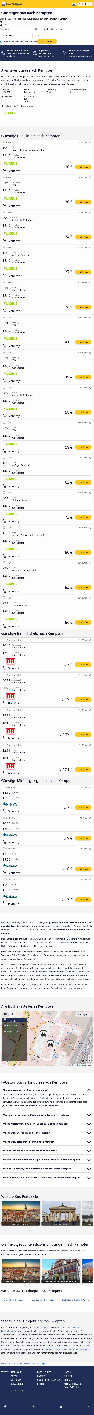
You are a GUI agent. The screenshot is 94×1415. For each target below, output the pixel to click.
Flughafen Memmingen (80, 1349)
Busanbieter (17, 1384)
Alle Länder (17, 1390)
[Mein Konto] (74, 4)
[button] (43, 1033)
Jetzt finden (83, 167)
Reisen (40, 1384)
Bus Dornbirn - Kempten (12, 1300)
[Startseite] (36, 4)
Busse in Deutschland (21, 1363)
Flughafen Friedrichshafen (56, 1349)
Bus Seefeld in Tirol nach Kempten (76, 1300)
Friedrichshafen (8, 1331)
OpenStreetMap (78, 1065)
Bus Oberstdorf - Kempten (43, 1300)
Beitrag (68, 1380)
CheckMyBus (5, 1363)
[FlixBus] (9, 113)
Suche (43, 1098)
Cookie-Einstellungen (49, 1380)
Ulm (62, 1327)
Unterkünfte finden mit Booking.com (20, 41)
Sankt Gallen (71, 1327)
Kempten (84, 1014)
